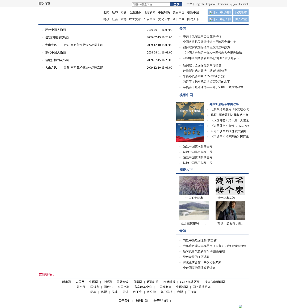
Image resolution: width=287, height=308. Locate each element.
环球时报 (153, 281)
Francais (223, 4)
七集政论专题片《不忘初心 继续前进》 (236, 109)
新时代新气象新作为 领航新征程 (204, 251)
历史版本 (241, 12)
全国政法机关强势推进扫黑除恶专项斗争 (209, 41)
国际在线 (122, 281)
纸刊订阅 (142, 300)
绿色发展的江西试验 (196, 256)
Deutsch (244, 4)
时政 (106, 19)
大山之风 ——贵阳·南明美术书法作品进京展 (74, 45)
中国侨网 (182, 286)
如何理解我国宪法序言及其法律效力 (206, 47)
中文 (189, 4)
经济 (115, 12)
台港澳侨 (135, 12)
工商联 (192, 292)
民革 (93, 292)
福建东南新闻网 (214, 281)
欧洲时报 (169, 281)
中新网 (107, 281)
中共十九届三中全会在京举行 (202, 36)
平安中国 (149, 19)
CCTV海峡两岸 (190, 281)
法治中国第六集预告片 (197, 146)
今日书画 (178, 19)
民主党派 (135, 19)
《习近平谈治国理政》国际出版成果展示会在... (241, 136)
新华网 (66, 281)
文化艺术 (164, 19)
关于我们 (124, 300)
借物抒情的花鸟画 (57, 37)
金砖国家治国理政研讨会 (199, 267)
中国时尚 (164, 12)
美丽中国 (178, 12)
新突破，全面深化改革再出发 (202, 65)
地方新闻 (149, 12)
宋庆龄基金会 (143, 286)
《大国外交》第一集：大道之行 (231, 120)
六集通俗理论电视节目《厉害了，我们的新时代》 (215, 246)
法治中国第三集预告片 (197, 162)
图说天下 (193, 19)
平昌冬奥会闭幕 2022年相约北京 (204, 76)
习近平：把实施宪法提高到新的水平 (206, 81)
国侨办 (94, 286)
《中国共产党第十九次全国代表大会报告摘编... (213, 52)
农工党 (137, 292)
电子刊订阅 (160, 300)
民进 (125, 292)
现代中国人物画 (55, 29)
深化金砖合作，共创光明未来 (202, 262)
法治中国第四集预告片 (197, 157)
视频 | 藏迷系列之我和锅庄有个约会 (234, 114)
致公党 (151, 292)
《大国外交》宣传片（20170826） (233, 125)
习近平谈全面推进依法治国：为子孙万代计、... (241, 131)
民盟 (104, 292)
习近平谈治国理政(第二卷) (200, 240)
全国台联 (123, 286)
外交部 (81, 286)
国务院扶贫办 (202, 286)
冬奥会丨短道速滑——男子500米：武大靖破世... (214, 87)
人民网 (80, 281)
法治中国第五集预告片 (197, 152)
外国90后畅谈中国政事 (224, 104)
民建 (115, 292)
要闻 (106, 12)
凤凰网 (137, 281)
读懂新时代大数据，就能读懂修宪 (205, 70)
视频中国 (193, 12)
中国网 (93, 281)
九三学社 (166, 292)
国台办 (108, 286)
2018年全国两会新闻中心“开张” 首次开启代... (212, 58)
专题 (123, 12)
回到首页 (44, 3)
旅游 (123, 19)
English (199, 4)
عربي (233, 4)
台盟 (180, 292)
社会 (115, 19)
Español (211, 4)
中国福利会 (164, 286)
